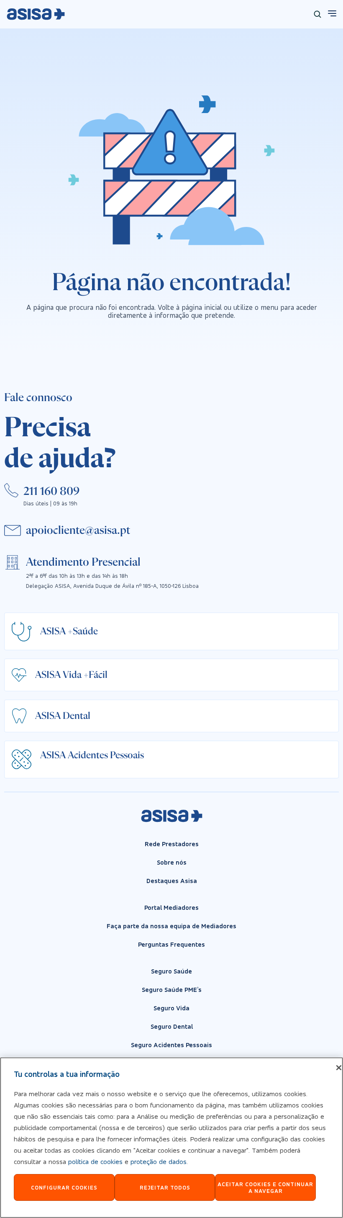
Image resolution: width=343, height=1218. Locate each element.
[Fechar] (338, 1067)
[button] (78, 530)
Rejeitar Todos (165, 1187)
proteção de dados (159, 1161)
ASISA (53, 631)
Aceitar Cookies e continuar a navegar (265, 1188)
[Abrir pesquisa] (317, 14)
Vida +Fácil (85, 675)
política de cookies (95, 1161)
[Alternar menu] (331, 13)
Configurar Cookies (64, 1187)
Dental (76, 716)
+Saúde (83, 631)
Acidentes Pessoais (106, 755)
